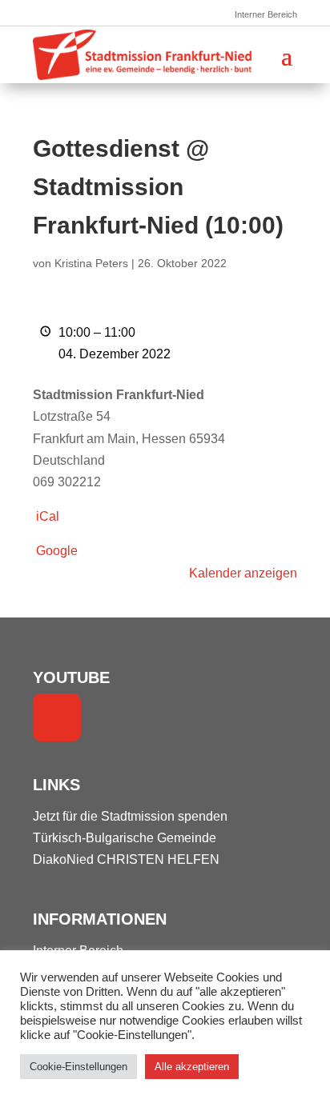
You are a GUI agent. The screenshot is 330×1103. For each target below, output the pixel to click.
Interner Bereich (266, 14)
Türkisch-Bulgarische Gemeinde (124, 838)
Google (57, 550)
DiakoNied (63, 859)
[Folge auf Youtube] (57, 717)
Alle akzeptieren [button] (192, 1067)
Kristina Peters (91, 263)
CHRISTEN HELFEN (158, 859)
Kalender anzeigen (243, 573)
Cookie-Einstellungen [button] (78, 1067)
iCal (47, 516)
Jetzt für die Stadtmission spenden (130, 816)
